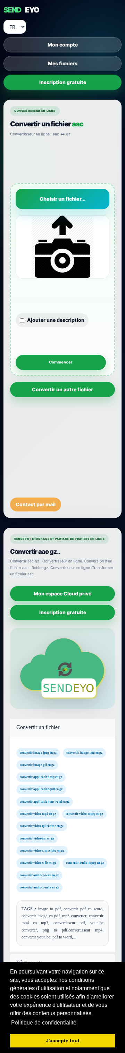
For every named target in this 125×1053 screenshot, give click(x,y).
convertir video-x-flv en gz (38, 863)
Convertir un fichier (37, 727)
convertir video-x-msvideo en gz (42, 850)
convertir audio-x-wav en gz (39, 875)
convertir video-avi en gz (37, 838)
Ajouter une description (55, 320)
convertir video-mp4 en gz (38, 814)
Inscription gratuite (62, 82)
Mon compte (63, 45)
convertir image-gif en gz (37, 765)
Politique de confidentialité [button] (43, 1023)
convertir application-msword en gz (44, 801)
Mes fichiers (62, 63)
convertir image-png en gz (84, 752)
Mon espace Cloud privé (62, 593)
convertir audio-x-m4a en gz (39, 887)
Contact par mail (36, 504)
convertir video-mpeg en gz (84, 814)
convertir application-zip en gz (41, 777)
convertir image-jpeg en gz (38, 752)
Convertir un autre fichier (62, 389)
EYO (21, 10)
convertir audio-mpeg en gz (85, 863)
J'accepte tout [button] (63, 1040)
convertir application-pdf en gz (41, 789)
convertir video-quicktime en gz (42, 826)
